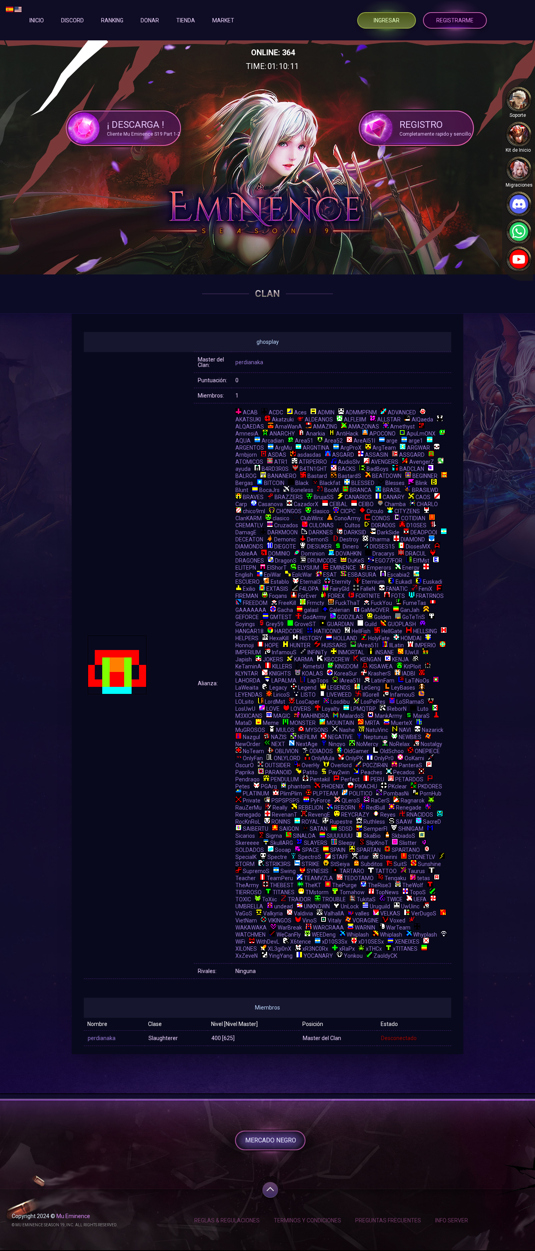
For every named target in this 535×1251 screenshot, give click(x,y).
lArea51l (350, 680)
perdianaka (249, 362)
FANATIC (397, 589)
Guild (371, 624)
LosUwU (245, 709)
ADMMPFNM (361, 412)
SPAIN (337, 850)
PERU (377, 779)
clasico (281, 518)
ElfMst (421, 560)
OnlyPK (354, 758)
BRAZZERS (289, 497)
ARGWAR (418, 448)
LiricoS (281, 695)
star (364, 857)
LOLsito (244, 702)
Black (302, 483)
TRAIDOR (299, 899)
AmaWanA (288, 426)
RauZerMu (248, 807)
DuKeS (356, 560)
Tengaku (395, 878)
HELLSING (425, 631)
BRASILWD (425, 490)
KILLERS (282, 666)
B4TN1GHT (313, 469)
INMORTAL (351, 652)
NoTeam (253, 751)
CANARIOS (358, 497)
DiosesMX (418, 546)
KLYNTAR (246, 673)
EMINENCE (343, 568)
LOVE (273, 709)
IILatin (396, 645)
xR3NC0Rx (315, 949)
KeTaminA (248, 666)
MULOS (285, 730)
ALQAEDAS (249, 426)
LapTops (318, 680)
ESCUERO (247, 582)
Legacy (278, 688)
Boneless (302, 490)
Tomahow (352, 892)
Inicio (36, 20)
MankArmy (388, 716)
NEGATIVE (340, 737)
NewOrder (247, 744)
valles (362, 913)
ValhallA (334, 913)
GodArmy (314, 617)
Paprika (244, 772)
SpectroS (309, 857)
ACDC (276, 412)
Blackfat (330, 483)
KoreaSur (345, 673)
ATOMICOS (249, 462)
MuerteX (401, 723)
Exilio (249, 589)
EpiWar (272, 575)
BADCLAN (411, 469)
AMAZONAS (363, 426)
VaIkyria (273, 913)
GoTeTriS (413, 617)
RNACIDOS (420, 815)
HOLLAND (345, 638)
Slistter (408, 843)
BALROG (246, 476)
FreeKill (287, 603)
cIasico (321, 511)
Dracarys (383, 553)
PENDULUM (285, 779)
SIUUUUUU (339, 836)
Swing (288, 871)
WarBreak (290, 927)
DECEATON (249, 539)
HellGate (391, 631)
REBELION (310, 807)
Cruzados (286, 525)
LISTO (308, 695)
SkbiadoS (403, 836)
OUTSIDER (278, 765)
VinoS (309, 920)
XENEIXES (407, 942)
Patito (310, 772)
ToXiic (269, 899)
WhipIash (358, 934)
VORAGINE (365, 920)
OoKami (414, 758)
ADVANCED (402, 412)
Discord (72, 20)
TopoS (418, 892)
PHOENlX (333, 786)
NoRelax (399, 744)
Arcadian (273, 441)
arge (392, 441)
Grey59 (275, 624)
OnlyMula (322, 758)
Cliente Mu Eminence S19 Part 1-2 (143, 128)
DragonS (285, 560)
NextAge (307, 744)
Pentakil (320, 779)
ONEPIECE (427, 751)
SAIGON (289, 829)
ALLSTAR (389, 419)
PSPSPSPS (285, 800)
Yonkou (353, 956)
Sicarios (245, 836)
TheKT (313, 885)
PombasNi (396, 793)
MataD (243, 723)
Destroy (349, 539)
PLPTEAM (325, 793)
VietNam (246, 920)
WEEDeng (324, 934)
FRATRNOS (430, 596)
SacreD (432, 822)
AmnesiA (246, 433)
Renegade (408, 807)
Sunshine (429, 864)
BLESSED (362, 483)
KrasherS (379, 673)
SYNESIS (318, 871)
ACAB (250, 412)
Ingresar (386, 20)
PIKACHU (366, 786)
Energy (410, 568)
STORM (245, 864)
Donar (150, 20)
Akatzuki (283, 419)
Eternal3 (310, 582)
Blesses (395, 483)
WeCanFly (289, 934)
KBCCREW (336, 659)
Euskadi (432, 582)
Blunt (241, 490)
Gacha (285, 610)
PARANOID (278, 772)
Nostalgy (431, 744)
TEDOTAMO (359, 878)
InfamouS (284, 652)
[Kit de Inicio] (519, 134)
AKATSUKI (248, 419)
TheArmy (247, 885)
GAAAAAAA (250, 610)
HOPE (272, 645)
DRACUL (415, 553)
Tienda (185, 20)
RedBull (375, 807)
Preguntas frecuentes (388, 1220)
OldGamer (356, 751)
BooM (331, 490)
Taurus (416, 871)
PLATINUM (256, 793)
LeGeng (370, 688)
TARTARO (352, 871)
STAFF (340, 857)
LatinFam (382, 680)
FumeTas (414, 603)
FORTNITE (368, 596)
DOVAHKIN (348, 553)
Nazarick (432, 730)
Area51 (304, 441)
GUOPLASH (402, 624)
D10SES (417, 525)
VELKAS (390, 913)
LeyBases (403, 688)
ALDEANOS (319, 419)
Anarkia (315, 433)
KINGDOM (346, 666)
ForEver (307, 596)
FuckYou (381, 603)
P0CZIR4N (375, 765)
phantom (299, 786)
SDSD (345, 829)
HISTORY (311, 638)
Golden (382, 617)
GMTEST (281, 617)
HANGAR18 (249, 631)
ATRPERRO (313, 462)
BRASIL (392, 490)
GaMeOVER (375, 610)
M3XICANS (248, 716)
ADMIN (326, 412)
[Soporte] (519, 99)
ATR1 (281, 462)
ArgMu (283, 448)
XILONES (246, 949)
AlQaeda (422, 419)
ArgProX (350, 448)
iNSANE (384, 652)
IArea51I (368, 645)
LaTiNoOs (417, 680)
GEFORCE (247, 617)
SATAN (318, 829)
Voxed (397, 920)
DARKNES (321, 532)
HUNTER (300, 645)
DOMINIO (279, 553)
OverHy (311, 765)
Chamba (395, 504)
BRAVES (253, 497)
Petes (242, 786)
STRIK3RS (278, 864)
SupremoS (256, 871)
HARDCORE (289, 631)
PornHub (430, 793)
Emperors (379, 568)
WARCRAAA (328, 927)
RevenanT (284, 815)
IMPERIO (425, 645)
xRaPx (347, 949)
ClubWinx (311, 518)
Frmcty (315, 603)
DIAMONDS (249, 546)
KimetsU (313, 666)
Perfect (350, 779)
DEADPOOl (423, 532)
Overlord (341, 765)
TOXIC (243, 899)
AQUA (243, 441)
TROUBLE (334, 899)
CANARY (394, 497)
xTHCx (374, 949)
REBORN (344, 807)
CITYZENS (407, 511)
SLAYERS (315, 843)
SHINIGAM (410, 829)
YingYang (281, 956)
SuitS (400, 864)
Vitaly (335, 920)
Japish (243, 659)
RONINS (281, 822)
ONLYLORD (287, 758)
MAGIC (281, 716)
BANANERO (282, 476)
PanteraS (410, 765)
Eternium (373, 582)
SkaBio (372, 836)
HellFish (361, 631)
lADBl (408, 673)
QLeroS (351, 800)
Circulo (375, 511)
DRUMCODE (322, 560)
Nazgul (251, 737)
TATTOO (386, 871)
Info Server (451, 1220)
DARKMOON (283, 532)
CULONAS (321, 525)
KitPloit (412, 666)
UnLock (350, 906)
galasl (311, 610)
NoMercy (367, 744)
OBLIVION (286, 751)
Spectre (277, 857)
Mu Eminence (73, 1216)
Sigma (274, 836)
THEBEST (282, 885)
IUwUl (412, 652)
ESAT (330, 575)
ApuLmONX (421, 433)
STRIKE (311, 864)
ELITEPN (245, 568)
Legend (307, 688)
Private (251, 800)
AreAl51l (364, 441)
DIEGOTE (285, 546)
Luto (423, 709)
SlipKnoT (377, 843)
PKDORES (430, 786)
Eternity (341, 582)
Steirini (388, 857)
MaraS (421, 716)
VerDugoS (423, 913)
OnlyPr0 (384, 758)
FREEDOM (255, 603)
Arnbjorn (246, 455)
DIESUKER (319, 546)
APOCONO (382, 433)
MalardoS (352, 716)
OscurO (244, 765)
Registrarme (455, 20)
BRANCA (361, 490)
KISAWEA (381, 666)
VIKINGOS (279, 920)
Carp (241, 504)
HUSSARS (334, 645)
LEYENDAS (248, 695)
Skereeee (247, 843)
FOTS (398, 596)
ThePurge (344, 885)
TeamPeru (280, 878)
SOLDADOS (249, 850)
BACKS (347, 469)
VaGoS (243, 913)
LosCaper (308, 702)
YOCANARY (318, 956)
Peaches (371, 772)
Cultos (352, 525)
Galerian (339, 610)
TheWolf (412, 885)
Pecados (404, 772)
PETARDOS (409, 779)
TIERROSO (248, 892)
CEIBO (366, 504)
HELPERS (246, 638)
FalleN (367, 589)
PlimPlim (291, 793)
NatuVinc (377, 730)
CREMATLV (249, 525)
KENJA (400, 659)
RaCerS (380, 800)
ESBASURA (362, 575)
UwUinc (410, 906)
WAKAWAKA (251, 927)
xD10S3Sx (334, 942)
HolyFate (379, 638)
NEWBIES (410, 737)
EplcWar (302, 575)
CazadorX (306, 504)
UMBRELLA (249, 906)
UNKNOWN (317, 906)
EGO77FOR (388, 560)
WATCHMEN (250, 934)
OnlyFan (253, 758)
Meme (271, 723)
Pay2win (339, 772)
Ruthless (374, 822)
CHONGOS (289, 511)
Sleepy (346, 843)
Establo (280, 582)
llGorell (371, 695)
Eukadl (404, 582)
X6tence (300, 942)
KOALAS (312, 673)
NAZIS (279, 737)
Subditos (372, 864)
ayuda (243, 469)
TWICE (395, 899)
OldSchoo (392, 751)
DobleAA (246, 553)
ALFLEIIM (355, 419)
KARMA (303, 659)
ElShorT (277, 568)
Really (280, 807)
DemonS (318, 539)
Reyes (388, 815)
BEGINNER (424, 476)
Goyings (245, 624)
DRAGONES (249, 560)
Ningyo (337, 744)
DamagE (246, 532)
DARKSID (355, 532)
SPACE (310, 850)
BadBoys (378, 469)
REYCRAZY (355, 815)
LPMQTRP (363, 709)
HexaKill (279, 638)
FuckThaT (347, 603)
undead (283, 906)
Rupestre (341, 822)
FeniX (425, 589)
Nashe (347, 730)
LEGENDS (339, 688)
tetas (423, 878)
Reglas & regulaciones (227, 1220)
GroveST (305, 624)
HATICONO (327, 631)
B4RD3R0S (275, 469)
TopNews (387, 892)
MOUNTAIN (340, 723)
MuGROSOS (250, 730)
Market (223, 20)
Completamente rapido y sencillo (435, 128)
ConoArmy (347, 518)
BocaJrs (269, 490)
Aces (300, 412)
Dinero (351, 546)
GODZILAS (350, 617)
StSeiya (340, 864)
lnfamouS (402, 695)
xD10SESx (371, 942)
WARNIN (365, 927)
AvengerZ (421, 462)
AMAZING (325, 426)
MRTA (372, 723)
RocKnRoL (247, 822)
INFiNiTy (317, 652)
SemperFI (375, 829)
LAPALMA (283, 680)
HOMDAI (411, 638)
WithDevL (267, 942)
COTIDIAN (413, 518)
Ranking (112, 20)
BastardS (349, 476)
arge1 (415, 441)
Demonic (285, 539)
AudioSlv (349, 462)
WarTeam (398, 927)
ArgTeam (384, 448)
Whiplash (391, 934)
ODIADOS (321, 751)
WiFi (240, 942)
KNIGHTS (280, 673)
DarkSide (388, 532)
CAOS (423, 497)
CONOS (381, 518)
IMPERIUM (248, 652)
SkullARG (281, 843)
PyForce (321, 800)
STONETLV (421, 857)
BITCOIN (274, 483)
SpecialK (246, 857)
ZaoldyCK (385, 956)
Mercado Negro (270, 1140)
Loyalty (331, 709)
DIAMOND (413, 539)
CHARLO (427, 504)
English (244, 575)
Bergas (244, 483)
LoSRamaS (410, 702)
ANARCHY (282, 433)
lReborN (397, 709)
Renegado (248, 815)
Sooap (283, 850)
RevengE (319, 815)
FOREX (336, 596)
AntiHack (347, 433)
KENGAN (370, 659)
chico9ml (254, 511)
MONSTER (303, 723)
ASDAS (277, 455)
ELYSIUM (308, 568)
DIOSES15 (382, 546)
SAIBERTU (255, 829)
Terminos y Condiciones (307, 1220)
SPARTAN (368, 850)
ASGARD (343, 455)
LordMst (275, 702)
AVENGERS (384, 462)
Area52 (333, 441)
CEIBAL (338, 504)
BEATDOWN (386, 476)
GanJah (409, 610)
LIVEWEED (339, 695)
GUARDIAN (340, 624)
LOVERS (301, 709)
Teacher (245, 878)
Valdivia (303, 913)
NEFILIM (307, 737)
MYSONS (316, 730)
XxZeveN (246, 956)
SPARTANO (406, 850)
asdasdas (309, 455)
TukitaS (366, 899)
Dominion (313, 553)
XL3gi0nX (279, 949)
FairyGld (339, 589)
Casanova (270, 504)
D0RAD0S (383, 525)
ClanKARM (248, 518)
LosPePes (373, 702)
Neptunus (376, 737)
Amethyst (402, 426)
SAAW (404, 822)
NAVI (405, 730)
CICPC (348, 511)
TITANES (284, 892)
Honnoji (244, 645)
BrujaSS (324, 497)
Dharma (380, 539)
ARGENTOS (249, 448)
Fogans (278, 596)
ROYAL (310, 822)
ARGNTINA (316, 448)
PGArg (269, 786)
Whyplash (425, 934)
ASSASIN (376, 455)
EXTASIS (277, 589)
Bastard (317, 476)
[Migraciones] (519, 169)
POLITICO (360, 793)
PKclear (397, 786)
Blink (421, 483)
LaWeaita (246, 688)
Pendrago (247, 779)
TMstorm (317, 892)
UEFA (420, 899)
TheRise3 (379, 885)
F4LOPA (309, 589)
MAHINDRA (315, 716)
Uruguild (380, 906)
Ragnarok (413, 800)
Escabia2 (398, 575)
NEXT (278, 744)
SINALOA (304, 836)
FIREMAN (246, 596)
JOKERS (273, 659)
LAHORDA (247, 680)
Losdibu (340, 702)
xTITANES (405, 949)
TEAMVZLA (318, 878)
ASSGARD (412, 455)
